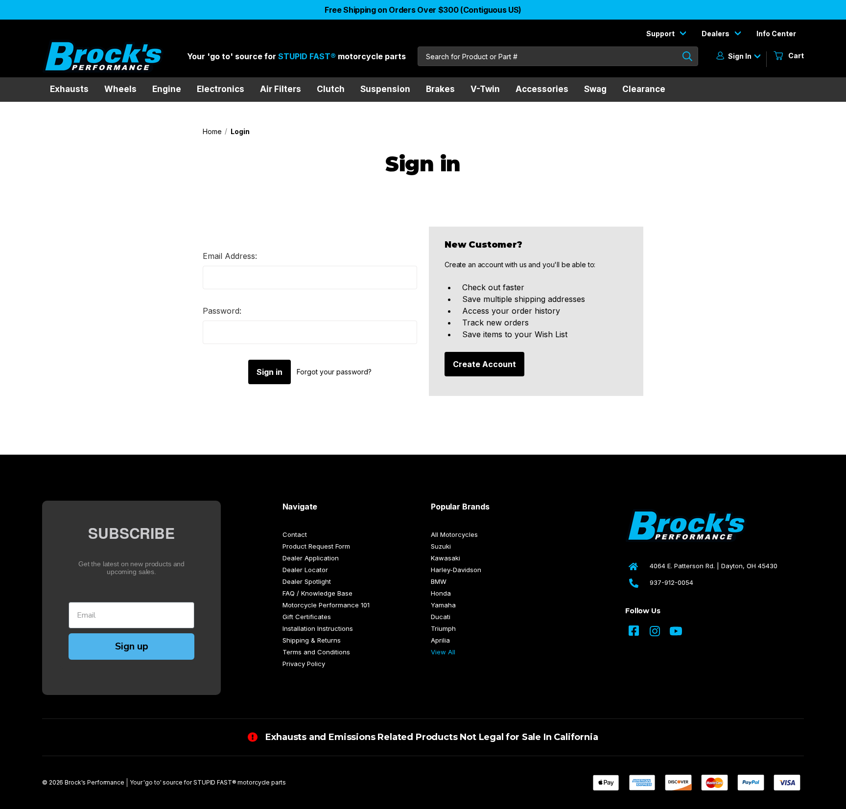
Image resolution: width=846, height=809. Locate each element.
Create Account (484, 364)
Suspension (385, 89)
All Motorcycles (454, 534)
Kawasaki (445, 558)
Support (661, 33)
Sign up (131, 646)
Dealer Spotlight (306, 581)
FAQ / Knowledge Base (317, 593)
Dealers (716, 33)
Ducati (440, 617)
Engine (166, 89)
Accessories (542, 89)
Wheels (120, 89)
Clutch (331, 89)
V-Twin (485, 89)
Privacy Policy (303, 664)
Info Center (776, 33)
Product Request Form (316, 546)
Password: (222, 311)
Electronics (220, 89)
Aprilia (440, 640)
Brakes (440, 89)
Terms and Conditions (316, 652)
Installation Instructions (317, 628)
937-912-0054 (671, 582)
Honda (441, 593)
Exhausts (69, 89)
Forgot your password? (334, 372)
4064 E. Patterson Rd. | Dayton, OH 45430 (713, 566)
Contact (294, 534)
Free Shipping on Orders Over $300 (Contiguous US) (423, 10)
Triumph (443, 628)
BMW (438, 581)
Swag (595, 89)
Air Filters (280, 89)
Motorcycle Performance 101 (326, 605)
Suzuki (441, 546)
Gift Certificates (306, 617)
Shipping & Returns (311, 640)
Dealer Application (310, 558)
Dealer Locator (305, 570)
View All (443, 652)
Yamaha (443, 605)
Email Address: (230, 256)
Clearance (643, 89)
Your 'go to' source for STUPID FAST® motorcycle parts (208, 782)
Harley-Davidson (456, 570)
